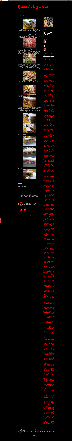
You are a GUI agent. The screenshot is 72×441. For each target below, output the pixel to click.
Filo (47, 177)
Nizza (53, 285)
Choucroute (47, 127)
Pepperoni (49, 308)
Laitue (50, 244)
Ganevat (48, 189)
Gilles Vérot (52, 194)
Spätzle (53, 380)
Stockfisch (50, 384)
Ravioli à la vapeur (49, 340)
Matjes (49, 266)
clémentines (45, 131)
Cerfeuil (45, 115)
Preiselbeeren (45, 331)
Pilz (51, 318)
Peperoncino (45, 308)
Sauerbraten (52, 365)
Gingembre (45, 195)
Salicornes (45, 359)
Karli (50, 229)
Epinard (45, 165)
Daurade (52, 150)
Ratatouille (52, 339)
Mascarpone (45, 266)
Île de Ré (49, 214)
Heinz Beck (45, 209)
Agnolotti (53, 64)
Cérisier (50, 115)
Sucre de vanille (48, 385)
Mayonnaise (45, 267)
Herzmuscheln (48, 210)
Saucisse (45, 363)
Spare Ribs (47, 380)
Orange (45, 291)
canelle (53, 109)
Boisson (49, 95)
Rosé (53, 349)
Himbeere (52, 210)
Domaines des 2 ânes (46, 157)
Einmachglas (48, 160)
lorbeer (44, 257)
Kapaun (49, 228)
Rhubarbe (45, 343)
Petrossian (52, 312)
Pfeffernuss (52, 313)
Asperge (52, 75)
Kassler (48, 230)
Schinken (48, 369)
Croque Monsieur (51, 147)
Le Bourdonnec (49, 248)
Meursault (50, 271)
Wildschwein (45, 417)
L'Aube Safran (48, 238)
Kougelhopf (52, 235)
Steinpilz (45, 384)
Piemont (49, 316)
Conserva (47, 136)
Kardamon (48, 229)
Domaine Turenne (51, 156)
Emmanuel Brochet (48, 162)
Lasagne (51, 247)
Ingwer (51, 214)
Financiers (50, 177)
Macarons (49, 258)
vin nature (46, 409)
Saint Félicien (50, 354)
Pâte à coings (47, 302)
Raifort (44, 338)
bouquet (53, 99)
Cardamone (52, 111)
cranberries (45, 145)
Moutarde (52, 281)
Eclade (44, 159)
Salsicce (53, 359)
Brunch (44, 105)
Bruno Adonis (52, 105)
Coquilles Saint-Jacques (49, 138)
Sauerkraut (49, 366)
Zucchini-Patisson (46, 422)
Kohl (46, 233)
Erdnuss (53, 166)
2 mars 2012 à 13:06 (23, 205)
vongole (53, 411)
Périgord (48, 309)
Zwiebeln (48, 424)
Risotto (45, 346)
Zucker (44, 423)
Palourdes (45, 295)
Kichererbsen (45, 231)
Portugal (45, 329)
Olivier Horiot (48, 290)
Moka (44, 275)
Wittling (45, 418)
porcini (48, 328)
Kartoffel (45, 230)
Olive (53, 289)
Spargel (50, 380)
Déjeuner (45, 152)
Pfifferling (45, 314)
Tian (53, 395)
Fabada (44, 171)
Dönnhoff (53, 157)
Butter (50, 106)
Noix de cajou (52, 286)
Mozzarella (46, 282)
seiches (53, 374)
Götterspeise (48, 198)
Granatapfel (45, 199)
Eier (45, 160)
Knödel (44, 233)
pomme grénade (46, 326)
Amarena (45, 70)
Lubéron (45, 258)
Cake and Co (51, 107)
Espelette (45, 168)
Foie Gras (49, 181)
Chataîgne (48, 119)
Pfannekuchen (48, 313)
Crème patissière (50, 146)
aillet (48, 66)
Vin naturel (49, 409)
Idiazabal (45, 214)
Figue (51, 176)
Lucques (47, 258)
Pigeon (49, 317)
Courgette (52, 143)
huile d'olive (50, 211)
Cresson (45, 147)
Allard (53, 68)
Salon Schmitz (49, 359)
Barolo (47, 83)
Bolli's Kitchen (33, 7)
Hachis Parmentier (48, 204)
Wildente (53, 416)
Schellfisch (45, 369)
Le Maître (47, 249)
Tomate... (46, 397)
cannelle (45, 110)
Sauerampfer (48, 365)
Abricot (48, 63)
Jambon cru (48, 217)
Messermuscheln (46, 270)
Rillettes (50, 344)
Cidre (48, 129)
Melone (50, 268)
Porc (50, 327)
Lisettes (49, 256)
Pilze (53, 318)
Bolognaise (52, 97)
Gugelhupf (45, 203)
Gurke (53, 203)
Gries (47, 201)
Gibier (48, 193)
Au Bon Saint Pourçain (50, 77)
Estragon (52, 169)
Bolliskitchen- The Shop (47, 97)
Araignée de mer (46, 73)
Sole (51, 378)
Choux (50, 127)
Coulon (50, 142)
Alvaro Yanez (48, 69)
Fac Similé (47, 171)
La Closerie (52, 239)
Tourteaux (45, 400)
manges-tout (49, 260)
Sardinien (47, 362)
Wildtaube (49, 417)
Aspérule (48, 76)
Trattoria (36, 182)
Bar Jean (48, 82)
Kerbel (53, 230)
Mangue (48, 261)
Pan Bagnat (49, 295)
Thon (46, 394)
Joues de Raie (48, 224)
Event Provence (48, 170)
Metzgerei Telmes (46, 271)
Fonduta (53, 182)
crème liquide (45, 146)
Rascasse (47, 339)
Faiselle (52, 171)
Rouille (44, 352)
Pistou (53, 322)
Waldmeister (52, 412)
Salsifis (47, 360)
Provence (52, 332)
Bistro (48, 91)
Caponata (49, 110)
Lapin (47, 246)
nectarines (47, 284)
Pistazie (50, 322)
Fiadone (45, 176)
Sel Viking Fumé (47, 375)
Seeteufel (52, 373)
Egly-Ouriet (50, 159)
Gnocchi (45, 197)
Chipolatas (45, 125)
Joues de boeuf (50, 223)
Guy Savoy (45, 204)
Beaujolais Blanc (46, 87)
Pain (44, 294)
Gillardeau (47, 194)
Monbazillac (46, 275)
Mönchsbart (49, 275)
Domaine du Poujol (51, 154)
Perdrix (44, 309)
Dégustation (52, 151)
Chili (46, 124)
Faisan (49, 171)
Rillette (47, 344)
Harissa (51, 207)
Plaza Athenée (50, 323)
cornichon (46, 139)
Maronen (45, 265)
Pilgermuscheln (47, 318)
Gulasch (51, 203)
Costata (47, 140)
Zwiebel (45, 424)
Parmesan (52, 298)
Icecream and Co (51, 213)
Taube (48, 391)
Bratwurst (51, 101)
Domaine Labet (52, 155)
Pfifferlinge (48, 314)
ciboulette (45, 129)
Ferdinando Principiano (50, 174)
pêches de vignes (46, 306)
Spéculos (49, 381)
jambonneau (45, 220)
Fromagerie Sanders (50, 187)
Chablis (47, 116)
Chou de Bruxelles (47, 126)
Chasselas (45, 119)
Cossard (45, 140)
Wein (48, 413)
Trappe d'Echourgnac (47, 401)
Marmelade (46, 264)
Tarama (47, 389)
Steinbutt (48, 383)
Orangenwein (52, 291)
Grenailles (45, 201)
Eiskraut (45, 161)
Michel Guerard (48, 272)
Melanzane (45, 268)
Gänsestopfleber (52, 189)
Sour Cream (49, 379)
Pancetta (47, 296)
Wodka (49, 418)
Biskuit (44, 91)
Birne (51, 90)
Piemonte (52, 316)
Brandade (52, 100)
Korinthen (45, 235)
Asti (50, 76)
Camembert (45, 109)
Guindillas (47, 203)
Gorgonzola (50, 197)
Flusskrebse (49, 180)
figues (53, 176)
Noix (49, 286)
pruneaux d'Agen (46, 333)
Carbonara (48, 111)
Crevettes (47, 147)
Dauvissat (45, 151)
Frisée (46, 186)
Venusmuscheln (48, 406)
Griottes (53, 201)
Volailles (45, 411)
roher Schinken (51, 348)
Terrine (51, 392)
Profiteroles (45, 332)
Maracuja (45, 262)
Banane (53, 81)
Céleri (48, 114)
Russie (48, 353)
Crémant (48, 145)
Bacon (53, 80)
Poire (53, 323)
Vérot (50, 407)
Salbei (51, 358)
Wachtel (45, 412)
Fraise (47, 183)
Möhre (52, 274)
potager (53, 329)
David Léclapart (48, 151)
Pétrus (44, 313)
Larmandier (47, 247)
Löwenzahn (49, 257)
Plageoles (47, 323)
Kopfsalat (49, 234)
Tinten (44, 396)
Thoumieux (52, 394)
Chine (50, 124)
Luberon (53, 257)
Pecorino (50, 306)
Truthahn (52, 403)
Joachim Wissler (49, 222)
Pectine (53, 306)
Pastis (50, 301)
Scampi (48, 367)
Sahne (47, 354)
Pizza (44, 323)
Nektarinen (50, 284)
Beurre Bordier (46, 89)
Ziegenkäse (50, 420)
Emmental (52, 162)
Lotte (47, 257)
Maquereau (52, 261)
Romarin (45, 349)
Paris (47, 297)
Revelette (48, 342)
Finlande (53, 177)
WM (46, 418)
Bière (45, 90)
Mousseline (45, 281)
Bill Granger (48, 90)
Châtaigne (52, 119)
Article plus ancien (38, 213)
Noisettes (46, 286)
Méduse (49, 267)
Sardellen (52, 361)
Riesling (45, 344)
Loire (53, 256)
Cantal (47, 110)
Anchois (47, 71)
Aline (51, 68)
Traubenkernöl (45, 402)
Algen (47, 68)
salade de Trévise (46, 357)
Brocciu (45, 103)
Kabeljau (45, 225)
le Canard (52, 248)
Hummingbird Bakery (46, 213)
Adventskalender (52, 63)
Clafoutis (47, 130)
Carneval (45, 112)
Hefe (53, 208)
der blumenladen (48, 152)
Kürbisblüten (45, 238)
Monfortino (47, 276)
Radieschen (48, 337)
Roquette (48, 349)
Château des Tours (51, 121)
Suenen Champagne (49, 386)
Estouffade (49, 169)
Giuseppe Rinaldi (46, 196)
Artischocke (48, 75)
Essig (53, 168)
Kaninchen (45, 228)
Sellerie (50, 375)
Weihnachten (45, 413)
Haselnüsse (45, 208)
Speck (47, 381)
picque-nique (45, 316)
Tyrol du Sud (50, 404)
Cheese (45, 122)
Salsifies (45, 360)
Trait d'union (49, 400)
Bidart (53, 89)
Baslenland (49, 85)
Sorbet (53, 378)
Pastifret (45, 301)
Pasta (52, 300)
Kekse (50, 230)
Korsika (49, 235)
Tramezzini (33, 182)
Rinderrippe (52, 345)
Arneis (50, 74)
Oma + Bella (52, 290)
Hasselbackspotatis (49, 208)
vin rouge (52, 409)
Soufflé (44, 379)
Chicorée (45, 124)
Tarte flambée (52, 389)
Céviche (45, 116)
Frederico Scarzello (51, 185)
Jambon (45, 217)
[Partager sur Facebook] (21, 183)
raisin (46, 338)
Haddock (52, 204)
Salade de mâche (51, 356)
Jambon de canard (48, 218)
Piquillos (45, 321)
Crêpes (53, 146)
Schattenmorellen (51, 368)
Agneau (45, 64)
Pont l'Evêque (47, 327)
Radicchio (45, 337)
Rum (46, 353)
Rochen (47, 348)
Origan (47, 292)
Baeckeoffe (45, 81)
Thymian (50, 395)
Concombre (45, 133)
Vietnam (47, 408)
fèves (53, 175)
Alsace (44, 69)
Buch (44, 106)
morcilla (53, 277)
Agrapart (45, 65)
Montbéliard (45, 277)
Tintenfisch (49, 396)
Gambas (45, 189)
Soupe (46, 379)
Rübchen (46, 352)
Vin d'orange (51, 408)
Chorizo (51, 125)
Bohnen (53, 94)
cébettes (45, 114)
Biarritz (49, 89)
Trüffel (47, 403)
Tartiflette (49, 390)
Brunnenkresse (48, 105)
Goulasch (53, 198)
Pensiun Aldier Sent (50, 307)
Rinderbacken (45, 345)
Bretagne (52, 102)
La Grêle (46, 242)
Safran (45, 354)
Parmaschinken (46, 298)
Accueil (29, 213)
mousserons (48, 281)
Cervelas (53, 115)
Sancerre (49, 360)
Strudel (45, 385)
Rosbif (51, 349)
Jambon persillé (51, 219)
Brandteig (45, 101)
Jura (53, 224)
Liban (46, 254)
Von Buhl (47, 411)
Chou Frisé (52, 126)
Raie (53, 337)
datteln (47, 150)
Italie (26, 182)
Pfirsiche (52, 314)
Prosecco (48, 332)
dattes (49, 150)
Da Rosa (50, 149)
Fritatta (48, 186)
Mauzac (53, 266)
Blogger (37, 435)
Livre (51, 256)
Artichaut (45, 75)
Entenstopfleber (46, 164)
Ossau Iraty (52, 292)
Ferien (44, 175)
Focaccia (53, 180)
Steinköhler (52, 383)
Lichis (51, 254)
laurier (44, 248)
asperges (45, 76)
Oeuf (53, 288)
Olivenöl (45, 290)
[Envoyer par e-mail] (18, 183)
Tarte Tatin (45, 390)
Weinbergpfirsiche (51, 413)
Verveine (53, 407)
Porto (53, 328)
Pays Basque (49, 305)
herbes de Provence (50, 209)
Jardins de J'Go (52, 220)
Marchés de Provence (46, 263)
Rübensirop (52, 352)
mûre (49, 282)
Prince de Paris (51, 331)
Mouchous (45, 280)
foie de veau (45, 181)
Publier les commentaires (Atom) (27, 215)
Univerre (53, 404)
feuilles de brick (49, 175)
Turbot (44, 404)
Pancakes (45, 296)
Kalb (47, 226)
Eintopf (51, 160)
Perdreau (52, 308)
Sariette (50, 362)
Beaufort (53, 86)
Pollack (50, 325)
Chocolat (48, 125)
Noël (44, 286)
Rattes (45, 340)
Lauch (53, 247)
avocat (51, 79)
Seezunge (50, 374)
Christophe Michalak (50, 128)
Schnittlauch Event (47, 370)
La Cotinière (48, 240)
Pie (47, 316)
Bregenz (50, 102)
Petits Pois (46, 312)
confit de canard (51, 134)
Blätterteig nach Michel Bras (49, 92)
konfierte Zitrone (46, 234)
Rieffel (53, 343)
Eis (53, 160)
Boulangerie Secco (46, 99)
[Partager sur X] (20, 183)
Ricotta (50, 343)
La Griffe (49, 242)
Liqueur (47, 256)
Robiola (44, 348)
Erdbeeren (49, 166)
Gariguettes (45, 190)
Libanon (49, 254)
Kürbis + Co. (52, 237)
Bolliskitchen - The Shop (49, 96)
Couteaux (48, 144)
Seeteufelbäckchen (46, 374)
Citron (50, 129)
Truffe (51, 402)
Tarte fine (49, 389)
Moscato (45, 279)
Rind (53, 344)
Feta (46, 175)
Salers (53, 358)
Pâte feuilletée (46, 303)
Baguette (47, 81)
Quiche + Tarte (50, 336)
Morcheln (49, 277)
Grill (51, 201)
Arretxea (53, 74)
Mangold (45, 261)
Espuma (49, 168)
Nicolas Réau (50, 285)
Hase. (53, 207)
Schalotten (45, 368)
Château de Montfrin (47, 120)
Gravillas (53, 199)
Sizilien (52, 377)
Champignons (52, 117)
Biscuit (53, 90)
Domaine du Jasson (46, 154)
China (48, 124)
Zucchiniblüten (51, 422)
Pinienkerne (49, 320)
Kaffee (47, 225)
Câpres (52, 110)
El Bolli (47, 161)
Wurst (45, 419)
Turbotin (47, 404)
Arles (50, 73)
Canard (49, 109)
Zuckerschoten (48, 423)
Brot (44, 104)
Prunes (49, 333)
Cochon (47, 132)
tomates (50, 397)
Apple (50, 72)
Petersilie (50, 310)
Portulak (49, 329)
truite (50, 403)
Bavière (48, 86)
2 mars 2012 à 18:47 (23, 210)
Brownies (53, 104)
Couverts (51, 144)
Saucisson (45, 365)
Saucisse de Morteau (51, 364)
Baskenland (46, 85)
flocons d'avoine (46, 180)
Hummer (53, 212)
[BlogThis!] (19, 183)
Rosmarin (50, 350)
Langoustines (46, 245)
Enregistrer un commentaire (23, 212)
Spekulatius (52, 381)
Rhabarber (52, 342)
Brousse (50, 104)
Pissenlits (45, 322)
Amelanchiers (48, 70)
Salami (47, 358)
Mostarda (52, 279)
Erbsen (53, 165)
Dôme (50, 157)
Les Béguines (48, 252)
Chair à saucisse (51, 116)
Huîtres (50, 212)
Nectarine (45, 284)
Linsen (45, 256)
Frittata (50, 186)
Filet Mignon (45, 177)
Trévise (49, 402)
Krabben (49, 236)
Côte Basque (49, 140)
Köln (53, 233)
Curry (44, 149)
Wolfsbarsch (52, 418)
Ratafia (50, 339)
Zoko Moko (48, 421)
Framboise (48, 184)
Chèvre (52, 122)
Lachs (46, 244)
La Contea (45, 240)
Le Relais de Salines (51, 249)
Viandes (45, 408)
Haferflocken (45, 205)
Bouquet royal (46, 100)
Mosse (50, 279)
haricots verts (48, 207)
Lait (48, 244)
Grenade (53, 200)
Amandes (52, 69)
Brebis (47, 102)
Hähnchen (48, 205)
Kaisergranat (51, 225)
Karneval (53, 229)
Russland (50, 353)
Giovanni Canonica (49, 195)
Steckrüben (45, 383)
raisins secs (49, 338)
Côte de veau (46, 141)
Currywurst (47, 149)
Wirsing (53, 417)
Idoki (46, 214)
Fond (50, 182)
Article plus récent (21, 213)
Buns (45, 106)
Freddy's (48, 185)
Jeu (46, 222)
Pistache (47, 322)
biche (51, 89)
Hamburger (52, 205)
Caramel (45, 111)
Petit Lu (47, 311)
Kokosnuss (50, 233)
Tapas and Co (48, 388)
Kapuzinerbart (45, 229)
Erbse (49, 165)
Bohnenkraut (45, 95)
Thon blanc (49, 394)
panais (53, 295)
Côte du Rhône (50, 141)
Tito (53, 396)
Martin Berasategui (51, 265)
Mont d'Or (52, 276)
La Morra (48, 243)
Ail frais (46, 66)
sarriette (53, 362)
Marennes (51, 263)
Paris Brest (52, 297)
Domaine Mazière (46, 156)
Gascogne (50, 190)
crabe (53, 144)
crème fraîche (52, 145)
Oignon (46, 288)
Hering (44, 210)
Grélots (50, 200)
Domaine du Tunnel (46, 155)
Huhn (47, 211)
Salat (49, 358)
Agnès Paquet (49, 64)
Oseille (50, 292)
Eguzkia (53, 159)
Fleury (53, 179)
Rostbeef (53, 350)
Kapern (52, 228)
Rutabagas (52, 353)
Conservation (52, 136)
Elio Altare (49, 161)
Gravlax (45, 200)
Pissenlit (53, 321)
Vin (48, 408)
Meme (53, 268)
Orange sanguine (48, 291)
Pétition (53, 311)
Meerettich (52, 267)
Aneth (51, 71)
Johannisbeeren (46, 223)
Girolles (53, 195)
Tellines (51, 391)
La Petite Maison (51, 243)
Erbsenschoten (45, 166)
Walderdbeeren (48, 412)
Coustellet (45, 144)
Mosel (47, 279)
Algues (49, 68)
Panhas (50, 296)
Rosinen (47, 350)
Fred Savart (45, 185)
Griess (49, 201)
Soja (50, 378)
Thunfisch (45, 395)
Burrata (48, 106)
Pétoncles (49, 312)
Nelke (53, 284)
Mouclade (49, 280)
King (53, 231)
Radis (51, 337)
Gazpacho (48, 191)
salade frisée (50, 357)
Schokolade (52, 370)
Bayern (50, 86)
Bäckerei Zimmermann (49, 80)
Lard (50, 246)
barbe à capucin (52, 82)
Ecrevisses (47, 159)
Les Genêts (51, 252)
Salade (46, 356)
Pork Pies (50, 328)
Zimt (53, 420)
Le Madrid (45, 249)
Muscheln (52, 282)
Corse (49, 139)
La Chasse (49, 239)
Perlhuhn (52, 309)
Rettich (44, 342)
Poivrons (45, 325)
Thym (48, 395)
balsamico (50, 81)
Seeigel (44, 373)
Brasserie (48, 101)
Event (45, 170)
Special (45, 381)
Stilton (48, 384)
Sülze (53, 386)
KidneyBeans (50, 231)
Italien (28, 182)
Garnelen (48, 190)
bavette (46, 86)
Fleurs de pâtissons (49, 179)
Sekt (44, 375)
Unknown (21, 202)
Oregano (45, 292)
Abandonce (45, 63)
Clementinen (52, 130)
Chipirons (52, 124)
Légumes (47, 250)
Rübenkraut (49, 352)
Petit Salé (50, 311)
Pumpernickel (49, 334)
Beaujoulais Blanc (51, 87)
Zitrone (45, 421)
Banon (44, 82)
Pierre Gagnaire (46, 317)
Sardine (45, 362)
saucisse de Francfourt (50, 363)
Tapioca (45, 389)
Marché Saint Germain (50, 262)
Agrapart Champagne (49, 65)
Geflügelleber (52, 191)
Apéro (45, 72)
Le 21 (46, 248)
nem (44, 285)
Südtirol (45, 386)
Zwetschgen (52, 423)
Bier (44, 90)
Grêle (47, 200)
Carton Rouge (52, 112)
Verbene (53, 406)
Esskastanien (45, 169)
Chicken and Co (51, 123)
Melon (48, 268)
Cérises (47, 115)
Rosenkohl (45, 350)
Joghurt (53, 222)
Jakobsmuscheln (51, 216)
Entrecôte (52, 164)
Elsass (51, 161)
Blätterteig (52, 91)
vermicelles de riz (46, 407)
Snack (46, 378)
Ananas (53, 70)
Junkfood (51, 224)
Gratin (49, 199)
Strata (53, 384)
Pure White (52, 334)
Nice (45, 285)
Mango (53, 260)
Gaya (46, 191)
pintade (53, 320)
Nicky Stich (47, 285)
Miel (53, 272)
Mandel (45, 260)
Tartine (53, 390)
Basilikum (52, 84)
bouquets (49, 100)
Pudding (52, 333)
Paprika (52, 296)
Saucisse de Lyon (46, 364)
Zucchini (52, 421)
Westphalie (48, 416)
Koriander (52, 234)
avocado (49, 79)
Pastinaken (47, 301)
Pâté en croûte (51, 302)
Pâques (44, 297)
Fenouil (45, 174)
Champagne (45, 117)
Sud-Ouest (52, 385)
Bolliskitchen (52, 95)
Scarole (53, 367)
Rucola (45, 353)
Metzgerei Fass (51, 270)
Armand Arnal (46, 74)
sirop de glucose (46, 377)
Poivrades (52, 324)
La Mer (51, 242)
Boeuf (49, 94)
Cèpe (50, 114)
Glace (50, 196)
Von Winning (50, 411)
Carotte (47, 112)
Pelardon (45, 307)
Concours (49, 133)
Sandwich (30, 182)
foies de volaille (47, 182)
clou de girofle (49, 131)
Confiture (45, 135)
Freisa (44, 186)
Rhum (48, 343)
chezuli (21, 208)
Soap (48, 378)
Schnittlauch (52, 369)
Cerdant (53, 114)
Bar (46, 82)
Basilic (45, 84)
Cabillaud (52, 106)
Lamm (53, 244)
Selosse (53, 375)
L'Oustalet (52, 238)
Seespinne (48, 373)
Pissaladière (48, 321)
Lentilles (45, 252)
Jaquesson (48, 220)
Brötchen (47, 104)
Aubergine (45, 78)
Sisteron (49, 377)
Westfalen (45, 416)
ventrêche (45, 406)
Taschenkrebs (45, 391)
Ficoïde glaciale (48, 176)
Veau (53, 405)
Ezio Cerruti (52, 170)
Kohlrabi (48, 233)
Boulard (50, 99)
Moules (53, 280)
